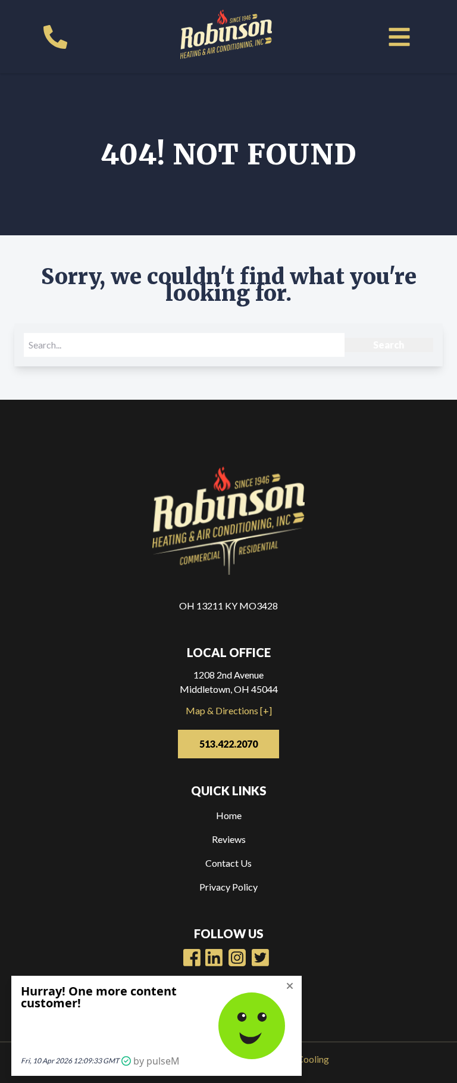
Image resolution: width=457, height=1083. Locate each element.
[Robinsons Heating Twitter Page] (260, 957)
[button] (399, 37)
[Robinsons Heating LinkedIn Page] (237, 957)
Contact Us (228, 863)
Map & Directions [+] (229, 710)
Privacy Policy (228, 886)
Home (229, 815)
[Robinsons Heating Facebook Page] (192, 957)
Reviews (229, 839)
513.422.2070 (228, 743)
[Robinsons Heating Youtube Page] (214, 957)
